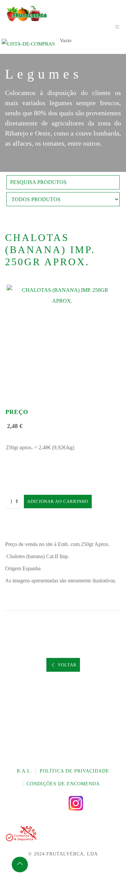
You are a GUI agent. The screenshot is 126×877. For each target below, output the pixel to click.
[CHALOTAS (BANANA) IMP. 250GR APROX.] (63, 295)
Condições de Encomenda (63, 783)
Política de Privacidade (74, 771)
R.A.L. (24, 771)
